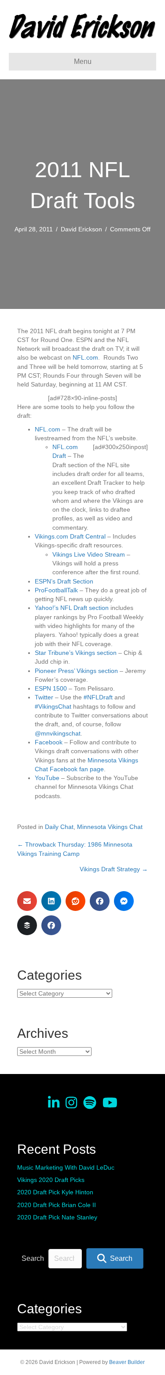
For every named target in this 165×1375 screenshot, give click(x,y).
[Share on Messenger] (124, 901)
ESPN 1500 (51, 688)
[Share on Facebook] (100, 901)
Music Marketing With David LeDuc (65, 1167)
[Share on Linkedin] (51, 901)
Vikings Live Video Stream (88, 554)
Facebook (48, 742)
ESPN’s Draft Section (64, 581)
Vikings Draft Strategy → (114, 869)
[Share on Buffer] (27, 925)
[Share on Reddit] (75, 901)
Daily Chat (59, 826)
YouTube (47, 777)
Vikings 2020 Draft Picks (50, 1179)
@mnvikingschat (58, 733)
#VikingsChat (53, 706)
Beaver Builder (127, 1362)
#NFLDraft (98, 697)
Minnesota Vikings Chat (110, 826)
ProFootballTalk (56, 590)
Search (33, 1258)
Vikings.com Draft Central (70, 536)
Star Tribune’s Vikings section (76, 652)
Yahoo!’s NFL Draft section (72, 607)
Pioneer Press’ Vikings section (76, 670)
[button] (114, 1258)
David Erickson (81, 229)
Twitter (44, 697)
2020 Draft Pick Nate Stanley (57, 1217)
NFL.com (85, 357)
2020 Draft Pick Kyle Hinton (55, 1192)
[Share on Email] (27, 901)
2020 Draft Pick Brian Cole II (56, 1204)
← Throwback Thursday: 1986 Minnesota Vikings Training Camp (74, 849)
